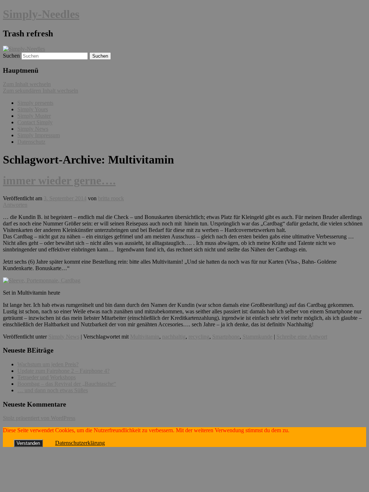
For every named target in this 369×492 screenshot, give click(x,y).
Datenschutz (31, 142)
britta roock (111, 198)
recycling (198, 337)
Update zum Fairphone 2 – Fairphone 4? (63, 371)
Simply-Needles (41, 14)
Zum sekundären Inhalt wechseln (40, 91)
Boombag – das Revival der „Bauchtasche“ (66, 384)
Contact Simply (35, 122)
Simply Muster (34, 116)
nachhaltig (174, 337)
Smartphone (226, 337)
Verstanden (28, 443)
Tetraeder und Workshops (46, 377)
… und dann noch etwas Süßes (52, 390)
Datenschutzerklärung (80, 443)
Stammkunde (257, 337)
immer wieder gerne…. (59, 180)
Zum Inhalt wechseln (27, 84)
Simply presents (35, 103)
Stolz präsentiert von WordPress (39, 418)
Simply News (32, 129)
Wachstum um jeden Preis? (48, 364)
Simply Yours (32, 109)
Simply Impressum (38, 135)
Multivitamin (144, 337)
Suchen (11, 56)
